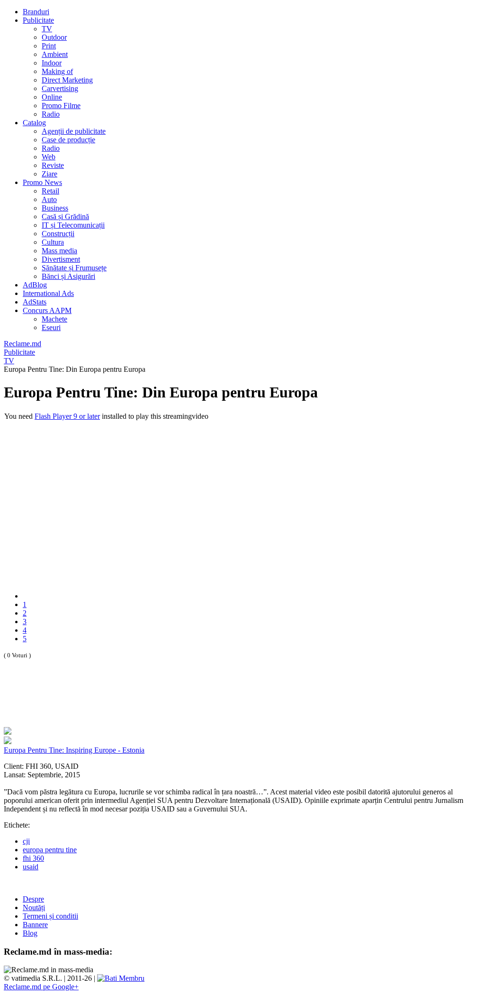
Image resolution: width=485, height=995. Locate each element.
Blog (30, 933)
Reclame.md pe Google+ (41, 987)
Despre (33, 899)
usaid (30, 867)
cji (26, 841)
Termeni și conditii (50, 916)
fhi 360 (33, 858)
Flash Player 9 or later (67, 416)
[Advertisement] (114, 703)
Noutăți (34, 907)
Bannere (35, 925)
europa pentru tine (50, 850)
